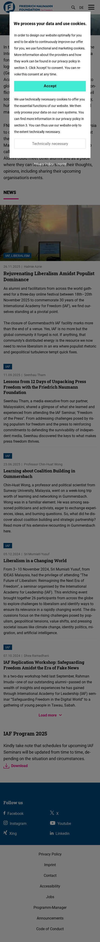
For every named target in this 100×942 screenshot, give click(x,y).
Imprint (61, 164)
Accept (50, 86)
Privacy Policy (43, 164)
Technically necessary (50, 143)
